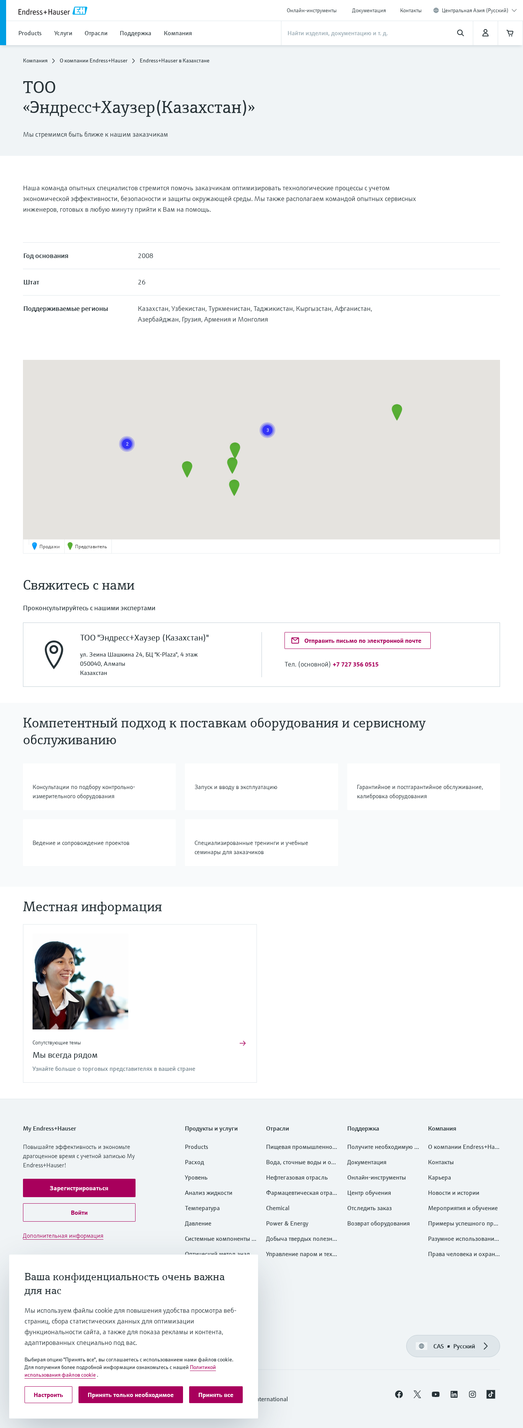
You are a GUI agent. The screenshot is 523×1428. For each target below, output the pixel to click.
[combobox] (479, 10)
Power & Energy (287, 1223)
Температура (202, 1208)
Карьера (439, 1177)
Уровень (196, 1177)
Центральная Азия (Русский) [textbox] (475, 10)
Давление (198, 1223)
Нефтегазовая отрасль (297, 1177)
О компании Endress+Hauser (93, 60)
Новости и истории (453, 1192)
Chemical (277, 1208)
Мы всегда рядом (65, 1055)
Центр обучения (369, 1192)
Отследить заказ (369, 1208)
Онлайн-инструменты (312, 10)
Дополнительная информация (63, 1235)
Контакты (411, 10)
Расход (194, 1162)
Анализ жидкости (208, 1192)
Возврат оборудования (378, 1223)
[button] (234, 487)
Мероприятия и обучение (463, 1208)
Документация (369, 10)
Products (196, 1146)
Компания (35, 60)
